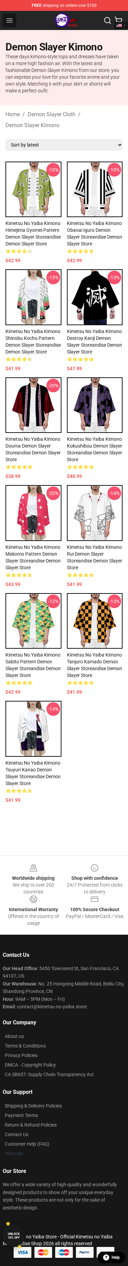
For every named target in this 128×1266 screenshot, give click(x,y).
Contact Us (16, 1134)
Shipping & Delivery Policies (33, 1106)
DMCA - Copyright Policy (30, 1065)
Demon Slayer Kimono (32, 125)
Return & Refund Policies (31, 1125)
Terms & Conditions (25, 1046)
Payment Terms (21, 1115)
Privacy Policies (21, 1055)
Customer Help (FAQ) (27, 1144)
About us (14, 1036)
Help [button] (116, 1257)
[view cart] (118, 20)
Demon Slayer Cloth (51, 114)
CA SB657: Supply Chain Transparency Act (49, 1074)
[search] (107, 20)
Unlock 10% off (14, 1235)
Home (12, 114)
